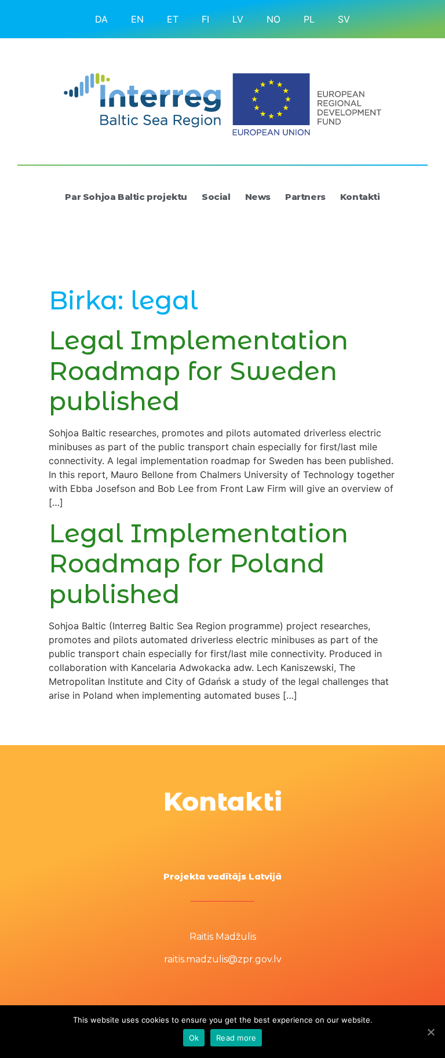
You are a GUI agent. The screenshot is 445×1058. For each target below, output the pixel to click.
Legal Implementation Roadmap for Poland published (198, 563)
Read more (236, 1037)
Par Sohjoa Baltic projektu (126, 196)
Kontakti (360, 196)
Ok (194, 1037)
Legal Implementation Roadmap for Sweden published (198, 370)
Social (216, 196)
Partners (305, 196)
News (258, 196)
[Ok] (430, 1032)
